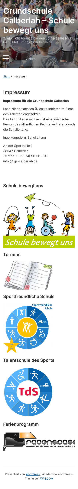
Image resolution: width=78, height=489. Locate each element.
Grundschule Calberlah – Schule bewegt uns (39, 20)
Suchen (68, 59)
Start (6, 76)
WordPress (33, 474)
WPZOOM (46, 478)
